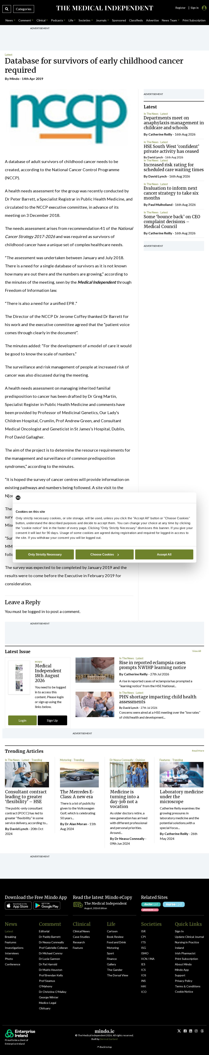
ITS (143, 942)
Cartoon (112, 931)
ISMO (145, 953)
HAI (143, 986)
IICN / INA (148, 958)
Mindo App (182, 969)
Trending (36, 760)
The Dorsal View (117, 975)
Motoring (65, 760)
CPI (143, 936)
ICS (143, 969)
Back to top (105, 1046)
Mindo (14, 78)
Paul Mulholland (160, 204)
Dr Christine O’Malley (52, 991)
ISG (143, 947)
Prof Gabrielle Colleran (53, 947)
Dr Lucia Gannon (49, 958)
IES (143, 964)
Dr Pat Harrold (48, 964)
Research (79, 942)
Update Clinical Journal (189, 936)
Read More (198, 750)
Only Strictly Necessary (45, 554)
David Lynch (155, 157)
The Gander (114, 969)
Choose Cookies (102, 554)
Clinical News (81, 931)
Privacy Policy (183, 980)
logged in (36, 611)
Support (180, 975)
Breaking (10, 936)
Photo (9, 958)
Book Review (115, 936)
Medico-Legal (47, 1002)
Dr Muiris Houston (50, 969)
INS (143, 980)
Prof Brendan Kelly (51, 975)
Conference (12, 964)
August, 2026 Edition (95, 908)
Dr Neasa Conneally (121, 760)
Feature (78, 947)
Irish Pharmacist (185, 953)
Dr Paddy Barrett (50, 936)
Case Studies (81, 936)
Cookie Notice (184, 991)
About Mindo (183, 964)
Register (180, 7)
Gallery (111, 964)
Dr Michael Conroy (50, 953)
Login (22, 720)
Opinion (140, 760)
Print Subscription (186, 958)
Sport (110, 953)
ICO (144, 991)
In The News (151, 113)
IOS (143, 975)
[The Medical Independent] (104, 8)
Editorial (44, 931)
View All (196, 651)
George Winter (48, 997)
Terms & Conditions (187, 986)
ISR (143, 931)
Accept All (164, 554)
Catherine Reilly (160, 134)
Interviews (12, 953)
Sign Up (52, 720)
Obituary (44, 1008)
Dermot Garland (109, 1039)
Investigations (14, 947)
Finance (112, 958)
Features (165, 760)
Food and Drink (116, 942)
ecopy (38, 661)
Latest (8, 54)
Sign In (179, 931)
